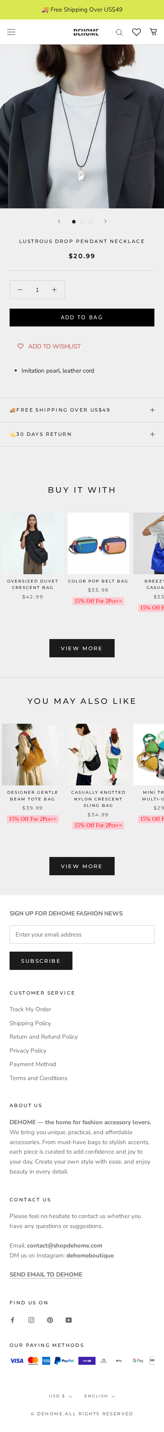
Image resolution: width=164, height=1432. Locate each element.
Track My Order (30, 1009)
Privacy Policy (28, 1051)
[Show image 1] (74, 221)
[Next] (105, 221)
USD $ (57, 1396)
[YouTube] (69, 1320)
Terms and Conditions (38, 1078)
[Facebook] (13, 1320)
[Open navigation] (11, 32)
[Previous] (59, 221)
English (96, 1396)
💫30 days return (41, 434)
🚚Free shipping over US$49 (60, 410)
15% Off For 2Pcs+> (98, 601)
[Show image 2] (82, 221)
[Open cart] (153, 31)
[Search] (119, 32)
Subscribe (41, 961)
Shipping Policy (30, 1023)
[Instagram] (31, 1320)
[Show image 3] (90, 221)
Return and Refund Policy (44, 1037)
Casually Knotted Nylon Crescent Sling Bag (98, 799)
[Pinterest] (50, 1320)
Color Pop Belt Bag (98, 581)
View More (82, 648)
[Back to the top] (148, 1067)
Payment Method (33, 1064)
